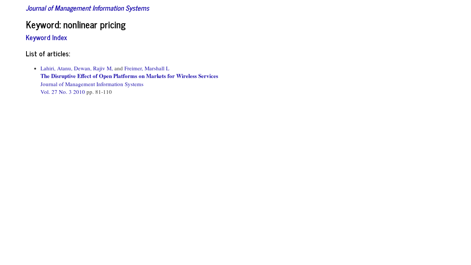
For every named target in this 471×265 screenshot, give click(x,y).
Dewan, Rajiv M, (93, 68)
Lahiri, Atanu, (56, 68)
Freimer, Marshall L (146, 68)
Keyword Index (46, 37)
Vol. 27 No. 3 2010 (63, 91)
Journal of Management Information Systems (87, 7)
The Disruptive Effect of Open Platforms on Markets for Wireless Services (129, 76)
